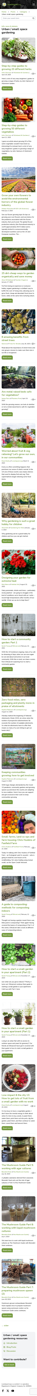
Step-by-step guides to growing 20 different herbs (17, 67)
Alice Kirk (5, 528)
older (5, 1325)
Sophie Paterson (7, 710)
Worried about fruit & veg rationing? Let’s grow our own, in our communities (18, 454)
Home (4, 12)
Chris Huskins (6, 847)
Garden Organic (21, 280)
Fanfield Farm (18, 847)
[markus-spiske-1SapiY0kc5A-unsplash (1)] (18, 377)
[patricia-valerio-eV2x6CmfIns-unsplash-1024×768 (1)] (18, 888)
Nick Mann (5, 584)
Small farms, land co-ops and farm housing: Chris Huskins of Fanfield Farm (18, 840)
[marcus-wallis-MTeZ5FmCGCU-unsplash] (18, 505)
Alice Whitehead (7, 280)
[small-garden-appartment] (18, 1014)
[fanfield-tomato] (18, 822)
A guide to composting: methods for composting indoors (15, 907)
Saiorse (4, 344)
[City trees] (18, 321)
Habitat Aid (15, 584)
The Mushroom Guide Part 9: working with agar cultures (18, 1167)
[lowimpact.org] (11, 4)
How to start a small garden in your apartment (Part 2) (17, 971)
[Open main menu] (33, 4)
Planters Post (16, 398)
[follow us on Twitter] (8, 1391)
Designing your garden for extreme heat (16, 579)
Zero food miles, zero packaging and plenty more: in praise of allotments (18, 703)
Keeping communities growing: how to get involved (18, 774)
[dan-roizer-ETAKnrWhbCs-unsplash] (18, 687)
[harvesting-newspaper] (18, 1271)
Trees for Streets (15, 344)
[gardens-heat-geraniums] (18, 562)
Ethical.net (16, 646)
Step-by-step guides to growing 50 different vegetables (14, 128)
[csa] (18, 435)
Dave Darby (6, 461)
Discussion (11, 1351)
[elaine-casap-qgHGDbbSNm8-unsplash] (18, 259)
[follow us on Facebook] (3, 1391)
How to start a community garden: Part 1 (16, 641)
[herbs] (18, 50)
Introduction (12, 1343)
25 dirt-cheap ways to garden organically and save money (18, 275)
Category (23, 12)
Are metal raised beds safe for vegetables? (17, 393)
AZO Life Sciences (21, 209)
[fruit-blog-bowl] (18, 1078)
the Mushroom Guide (21, 1172)
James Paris (6, 398)
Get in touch (9, 1365)
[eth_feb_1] (18, 625)
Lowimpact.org (17, 461)
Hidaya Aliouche (7, 209)
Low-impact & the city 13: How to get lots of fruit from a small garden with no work (18, 1098)
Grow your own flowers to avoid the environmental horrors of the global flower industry (17, 200)
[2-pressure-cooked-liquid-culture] (18, 1208)
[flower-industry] (18, 179)
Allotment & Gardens (21, 73)
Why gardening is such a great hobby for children (18, 522)
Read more (7, 88)
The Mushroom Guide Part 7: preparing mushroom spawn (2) (18, 1290)
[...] (18, 109)
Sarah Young (6, 646)
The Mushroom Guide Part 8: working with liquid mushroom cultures (18, 1228)
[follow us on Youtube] (13, 1391)
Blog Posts (11, 1347)
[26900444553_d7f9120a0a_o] (18, 756)
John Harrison (7, 73)
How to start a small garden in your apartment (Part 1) (17, 1030)
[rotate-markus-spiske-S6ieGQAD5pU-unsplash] (18, 955)
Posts (13, 12)
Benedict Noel (6, 1172)
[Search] (33, 18)
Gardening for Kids (17, 528)
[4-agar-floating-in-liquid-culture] (18, 1149)
